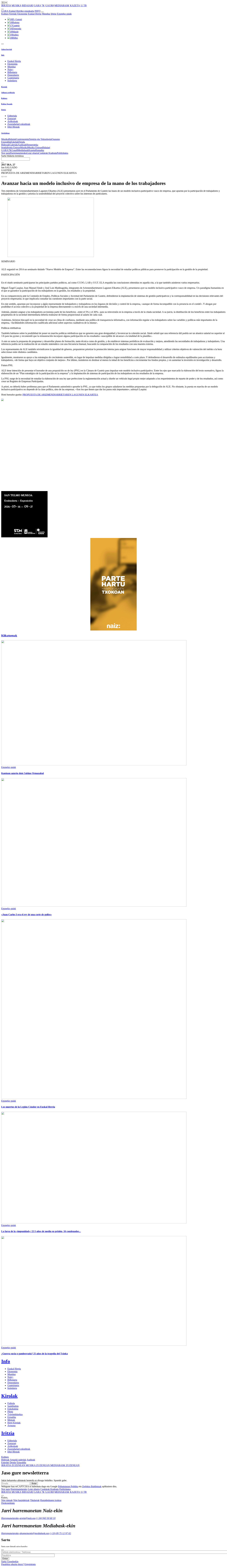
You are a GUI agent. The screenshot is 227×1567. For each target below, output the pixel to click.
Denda (21, 142)
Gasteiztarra (13, 77)
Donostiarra (13, 75)
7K (43, 5)
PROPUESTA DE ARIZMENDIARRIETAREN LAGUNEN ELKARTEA (60, 394)
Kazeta (31, 150)
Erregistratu (30, 1564)
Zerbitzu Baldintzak (91, 1486)
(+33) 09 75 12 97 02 (60, 1533)
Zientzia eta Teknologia (40, 139)
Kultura (5, 13)
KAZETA (75, 5)
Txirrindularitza (15, 1414)
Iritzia (53, 13)
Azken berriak (6, 49)
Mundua (46, 13)
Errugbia (11, 1417)
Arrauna (11, 1425)
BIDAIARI (27, 5)
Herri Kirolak (14, 1422)
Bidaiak (12, 139)
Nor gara (5, 153)
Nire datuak (7, 1500)
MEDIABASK (61, 5)
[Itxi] (2, 1549)
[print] (2, 176)
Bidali (34, 1483)
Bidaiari (46, 147)
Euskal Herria (34, 13)
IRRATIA (6, 5)
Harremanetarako (18, 153)
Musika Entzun (34, 147)
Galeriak (13, 144)
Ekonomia (22, 13)
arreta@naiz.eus (27, 1518)
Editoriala (12, 115)
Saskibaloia (13, 1406)
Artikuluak (12, 121)
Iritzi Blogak (13, 127)
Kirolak (13, 13)
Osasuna (55, 139)
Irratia (4, 147)
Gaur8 (15, 150)
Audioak (22, 144)
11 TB (83, 5)
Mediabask (23, 150)
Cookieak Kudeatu (47, 153)
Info (2, 55)
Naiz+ (10, 69)
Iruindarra (12, 80)
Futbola (11, 1403)
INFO (37, 11)
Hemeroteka (32, 144)
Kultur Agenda (6, 104)
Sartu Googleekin (9, 1561)
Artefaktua (5, 133)
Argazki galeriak (18, 1459)
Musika (4, 139)
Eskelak (14, 142)
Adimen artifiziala (8, 92)
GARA (37, 5)
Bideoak (5, 144)
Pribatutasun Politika (68, 1486)
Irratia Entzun (13, 147)
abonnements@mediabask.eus (34, 1533)
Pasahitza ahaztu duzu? (12, 1564)
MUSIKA (16, 5)
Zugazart (11, 118)
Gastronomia (22, 139)
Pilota (10, 1411)
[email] (5, 176)
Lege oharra (32, 153)
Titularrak (35, 1500)
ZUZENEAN (13, 1465)
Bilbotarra (12, 72)
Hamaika (39, 150)
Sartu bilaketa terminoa (12, 156)
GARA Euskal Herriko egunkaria (17, 11)
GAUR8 (49, 5)
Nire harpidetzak (21, 1500)
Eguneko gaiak (64, 13)
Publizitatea (62, 153)
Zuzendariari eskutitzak (18, 124)
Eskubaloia (12, 1409)
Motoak (11, 1420)
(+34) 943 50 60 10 (45, 1518)
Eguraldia (6, 142)
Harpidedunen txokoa (50, 1500)
